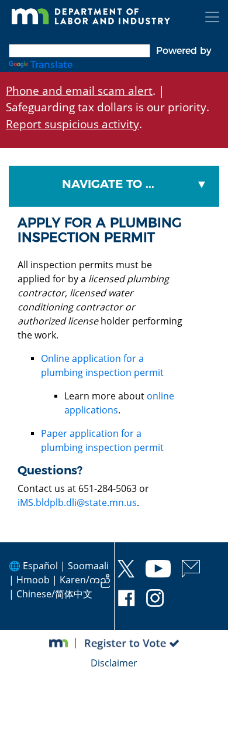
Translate (51, 64)
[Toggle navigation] (212, 17)
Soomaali (88, 565)
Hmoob (33, 579)
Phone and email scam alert (79, 90)
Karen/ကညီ (85, 579)
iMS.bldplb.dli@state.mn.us (77, 502)
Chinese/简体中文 (54, 593)
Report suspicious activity (72, 124)
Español (40, 565)
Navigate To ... (108, 184)
